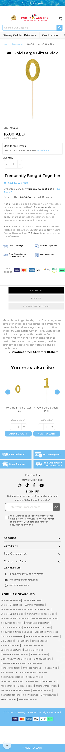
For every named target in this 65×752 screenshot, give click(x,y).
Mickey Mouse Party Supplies (15, 690)
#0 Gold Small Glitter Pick (18, 409)
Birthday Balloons (43, 659)
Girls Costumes (30, 695)
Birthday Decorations (47, 686)
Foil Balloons (23, 641)
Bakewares (18, 44)
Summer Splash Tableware (14, 618)
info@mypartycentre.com (24, 579)
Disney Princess (26, 686)
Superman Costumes (32, 645)
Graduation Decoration (37, 623)
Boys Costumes (48, 695)
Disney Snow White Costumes (16, 659)
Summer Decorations (11, 605)
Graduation (50, 35)
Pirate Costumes (39, 654)
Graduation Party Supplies (43, 618)
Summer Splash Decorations (41, 614)
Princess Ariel (51, 668)
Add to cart (18, 433)
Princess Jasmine (32, 668)
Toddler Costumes (42, 690)
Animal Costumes (34, 650)
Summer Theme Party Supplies (16, 609)
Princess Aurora (9, 672)
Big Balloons (7, 641)
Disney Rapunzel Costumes (14, 654)
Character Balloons (10, 695)
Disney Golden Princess (19, 35)
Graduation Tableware (12, 623)
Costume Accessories (12, 677)
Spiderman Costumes (11, 650)
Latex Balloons (39, 641)
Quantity (8, 157)
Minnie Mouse (8, 686)
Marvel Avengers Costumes (33, 672)
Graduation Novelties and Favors (43, 636)
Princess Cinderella (11, 668)
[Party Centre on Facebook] (34, 485)
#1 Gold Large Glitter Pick (47, 409)
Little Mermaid (32, 681)
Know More (43, 150)
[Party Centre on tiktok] (27, 485)
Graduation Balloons (11, 627)
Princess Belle (35, 663)
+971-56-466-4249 (19, 585)
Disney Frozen (49, 681)
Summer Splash (42, 609)
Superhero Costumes (11, 681)
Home (5, 44)
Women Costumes (28, 699)
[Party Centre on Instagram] (20, 485)
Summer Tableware (10, 600)
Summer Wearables (34, 605)
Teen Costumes (8, 699)
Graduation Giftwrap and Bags (16, 632)
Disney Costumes (34, 677)
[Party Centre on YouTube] (42, 485)
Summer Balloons (32, 600)
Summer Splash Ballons (13, 614)
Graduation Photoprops (46, 632)
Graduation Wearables (12, 636)
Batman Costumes (10, 645)
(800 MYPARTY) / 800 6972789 (27, 574)
